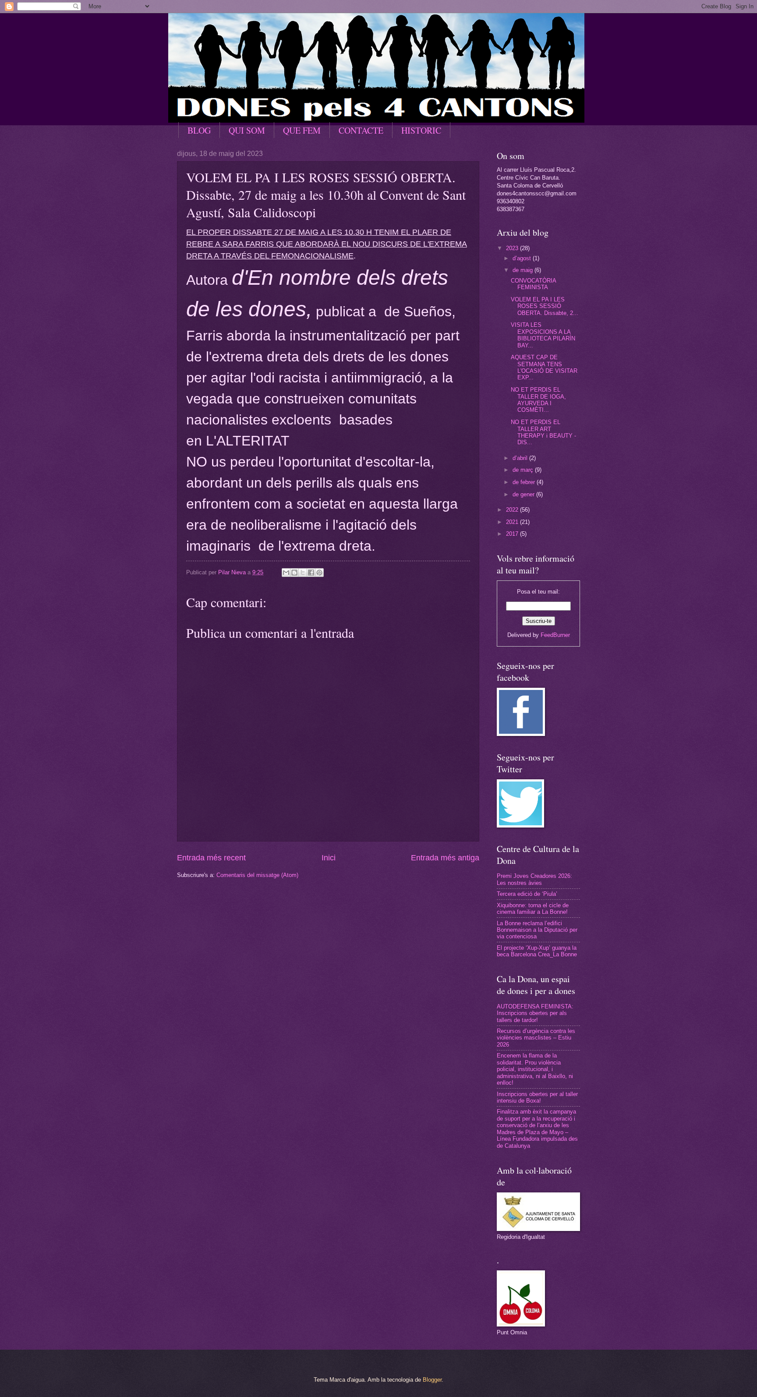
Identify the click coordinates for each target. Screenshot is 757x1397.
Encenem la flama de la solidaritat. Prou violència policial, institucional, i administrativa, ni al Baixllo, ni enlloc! (535, 1069)
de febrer (525, 482)
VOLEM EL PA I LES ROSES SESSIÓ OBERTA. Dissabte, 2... (544, 306)
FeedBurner (555, 635)
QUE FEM (302, 130)
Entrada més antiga (445, 857)
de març (524, 470)
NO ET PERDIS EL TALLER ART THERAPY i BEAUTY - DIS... (543, 432)
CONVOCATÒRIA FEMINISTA (533, 283)
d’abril (521, 458)
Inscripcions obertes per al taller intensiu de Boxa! (537, 1097)
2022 (513, 509)
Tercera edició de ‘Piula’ (527, 894)
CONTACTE (361, 130)
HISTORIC (421, 130)
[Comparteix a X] (302, 572)
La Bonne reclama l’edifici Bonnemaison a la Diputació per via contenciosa (537, 930)
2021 (513, 522)
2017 (513, 534)
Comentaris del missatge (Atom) (257, 875)
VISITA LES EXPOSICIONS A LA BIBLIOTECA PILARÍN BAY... (543, 335)
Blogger (432, 1379)
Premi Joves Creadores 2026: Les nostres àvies (534, 879)
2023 (513, 248)
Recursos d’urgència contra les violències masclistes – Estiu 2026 (536, 1038)
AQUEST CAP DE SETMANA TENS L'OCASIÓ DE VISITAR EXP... (544, 367)
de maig (523, 270)
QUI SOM (247, 130)
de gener (524, 494)
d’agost (523, 258)
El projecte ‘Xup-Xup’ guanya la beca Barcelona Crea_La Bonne (537, 951)
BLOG (199, 130)
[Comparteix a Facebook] (311, 572)
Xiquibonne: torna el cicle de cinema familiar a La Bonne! (533, 908)
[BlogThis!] (294, 572)
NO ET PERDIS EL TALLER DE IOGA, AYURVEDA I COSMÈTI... (538, 399)
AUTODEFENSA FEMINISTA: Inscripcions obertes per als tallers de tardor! (535, 1013)
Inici (329, 857)
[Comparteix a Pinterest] (319, 572)
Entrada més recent (211, 857)
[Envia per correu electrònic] (286, 572)
